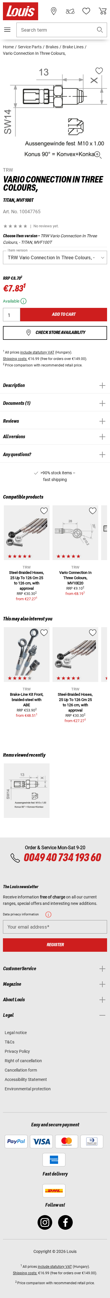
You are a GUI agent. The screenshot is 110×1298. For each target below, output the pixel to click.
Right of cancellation (23, 1060)
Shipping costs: (15, 359)
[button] (100, 30)
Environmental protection (28, 1089)
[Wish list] (86, 11)
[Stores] (53, 11)
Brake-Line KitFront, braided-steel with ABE (26, 699)
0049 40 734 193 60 (62, 858)
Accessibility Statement (26, 1079)
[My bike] (70, 11)
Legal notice (16, 1032)
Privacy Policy (17, 1051)
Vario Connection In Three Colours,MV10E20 (75, 577)
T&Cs (9, 1042)
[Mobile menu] (7, 29)
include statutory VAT (37, 352)
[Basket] (102, 11)
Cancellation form (21, 1070)
